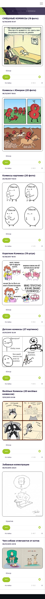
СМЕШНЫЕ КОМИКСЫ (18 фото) (20, 19)
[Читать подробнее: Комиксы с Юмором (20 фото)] (6, 162)
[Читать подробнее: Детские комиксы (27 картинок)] (6, 378)
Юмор (8, 71)
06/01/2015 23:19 (9, 544)
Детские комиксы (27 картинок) (20, 329)
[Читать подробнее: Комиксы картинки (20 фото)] (6, 240)
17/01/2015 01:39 (8, 397)
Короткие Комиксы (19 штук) (18, 254)
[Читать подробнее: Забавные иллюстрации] (6, 527)
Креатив (9, 521)
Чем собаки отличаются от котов (20, 541)
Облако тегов (20, 11)
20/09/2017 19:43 (9, 179)
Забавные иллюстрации (15, 465)
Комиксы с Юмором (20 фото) (19, 90)
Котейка (8, 83)
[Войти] (10, 3)
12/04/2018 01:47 (9, 21)
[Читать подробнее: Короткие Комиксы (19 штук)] (6, 316)
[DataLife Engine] (3, 3)
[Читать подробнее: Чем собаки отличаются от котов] (6, 579)
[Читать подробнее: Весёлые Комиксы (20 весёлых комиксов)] (6, 451)
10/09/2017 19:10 (9, 257)
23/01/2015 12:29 (9, 332)
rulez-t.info (7, 11)
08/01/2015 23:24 (9, 468)
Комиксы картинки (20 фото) (18, 176)
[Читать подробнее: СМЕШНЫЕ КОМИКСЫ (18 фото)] (6, 77)
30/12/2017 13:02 (9, 93)
